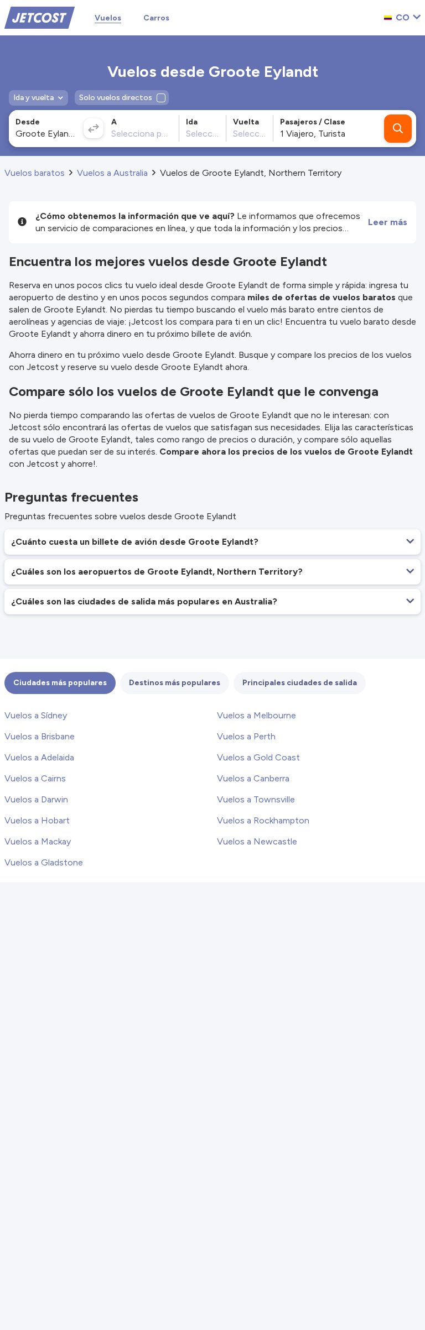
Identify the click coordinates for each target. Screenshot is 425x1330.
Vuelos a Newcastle (257, 841)
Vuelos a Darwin (36, 799)
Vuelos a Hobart (37, 820)
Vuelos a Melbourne (256, 715)
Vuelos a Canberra (253, 778)
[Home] (39, 17)
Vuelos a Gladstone (43, 862)
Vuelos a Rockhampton (263, 820)
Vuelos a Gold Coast (258, 757)
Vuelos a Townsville (256, 799)
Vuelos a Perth (246, 736)
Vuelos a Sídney (35, 715)
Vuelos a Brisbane (39, 736)
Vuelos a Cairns (35, 778)
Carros (156, 18)
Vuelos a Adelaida (39, 757)
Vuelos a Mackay (37, 841)
